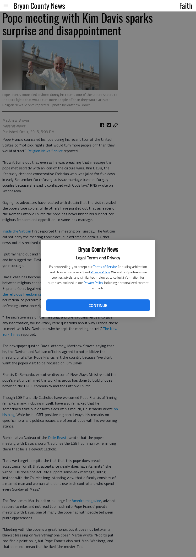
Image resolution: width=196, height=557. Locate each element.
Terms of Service (105, 266)
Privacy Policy (100, 272)
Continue (98, 305)
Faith (185, 5)
